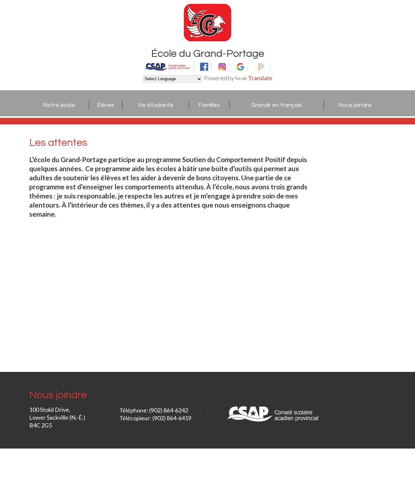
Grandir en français (276, 105)
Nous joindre (355, 105)
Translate (260, 78)
